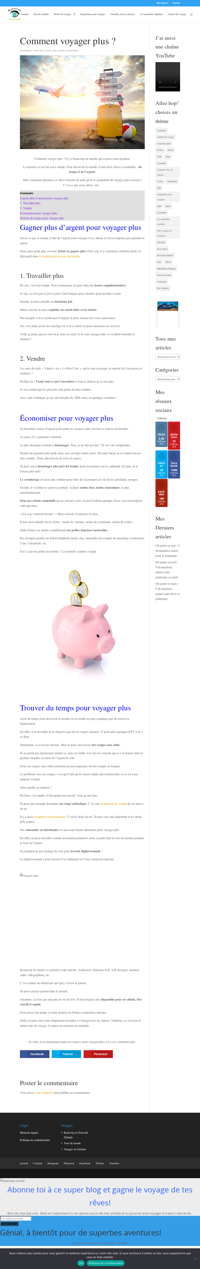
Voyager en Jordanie (75, 1149)
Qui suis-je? (163, 3)
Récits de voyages (62, 14)
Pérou (168, 261)
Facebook (84, 1163)
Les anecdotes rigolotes (151, 14)
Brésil (170, 149)
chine (167, 156)
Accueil (24, 14)
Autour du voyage (177, 14)
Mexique (161, 242)
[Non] (195, 1259)
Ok (81, 1263)
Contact (176, 3)
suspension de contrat (113, 803)
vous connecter (44, 1092)
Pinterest (69, 1163)
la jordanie (162, 212)
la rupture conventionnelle (49, 817)
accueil (24, 1163)
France (160, 181)
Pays (159, 261)
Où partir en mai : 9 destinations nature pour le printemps (167, 550)
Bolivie (160, 149)
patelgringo (27, 50)
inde (159, 187)
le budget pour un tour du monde (59, 256)
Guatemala (172, 181)
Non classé (162, 248)
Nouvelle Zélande (165, 255)
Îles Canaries (163, 288)
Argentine (161, 130)
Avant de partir (164, 143)
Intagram (53, 1163)
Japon (168, 205)
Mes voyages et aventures (164, 233)
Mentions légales (29, 1132)
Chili (159, 156)
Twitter (100, 1163)
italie (159, 205)
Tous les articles (41, 14)
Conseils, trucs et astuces (122, 14)
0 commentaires (72, 50)
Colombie (161, 163)
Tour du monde (164, 274)
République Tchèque (166, 268)
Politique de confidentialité (35, 1140)
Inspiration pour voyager (92, 14)
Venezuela (161, 281)
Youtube (114, 1163)
